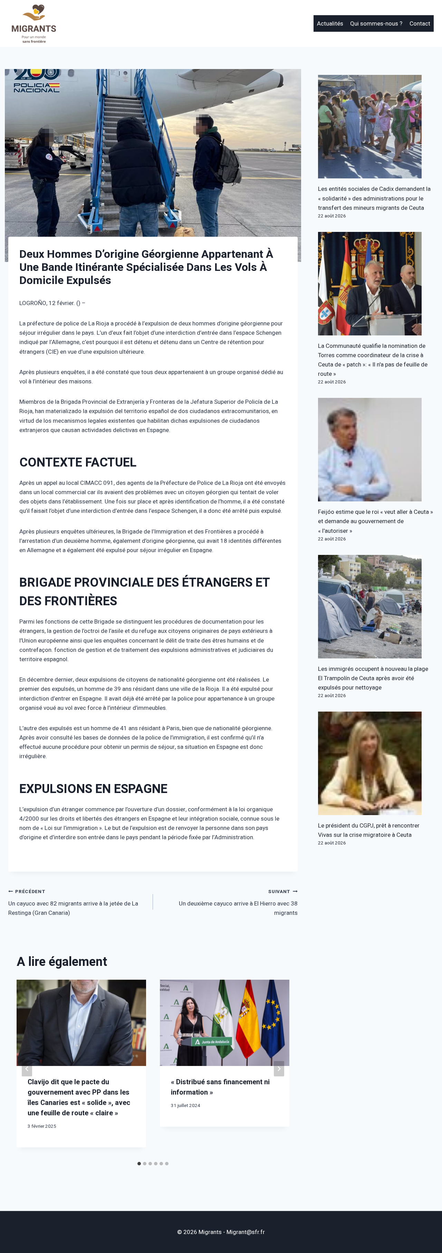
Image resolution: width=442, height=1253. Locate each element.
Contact (420, 23)
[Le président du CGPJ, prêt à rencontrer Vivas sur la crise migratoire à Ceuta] (376, 763)
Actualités (330, 23)
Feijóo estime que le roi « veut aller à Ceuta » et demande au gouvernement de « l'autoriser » (375, 521)
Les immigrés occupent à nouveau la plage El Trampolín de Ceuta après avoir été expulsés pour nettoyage (373, 678)
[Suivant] (279, 1069)
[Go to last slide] (27, 1069)
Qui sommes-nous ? (376, 23)
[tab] (139, 1163)
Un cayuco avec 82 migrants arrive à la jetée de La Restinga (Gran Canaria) (73, 902)
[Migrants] (34, 23)
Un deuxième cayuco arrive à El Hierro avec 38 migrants (238, 902)
